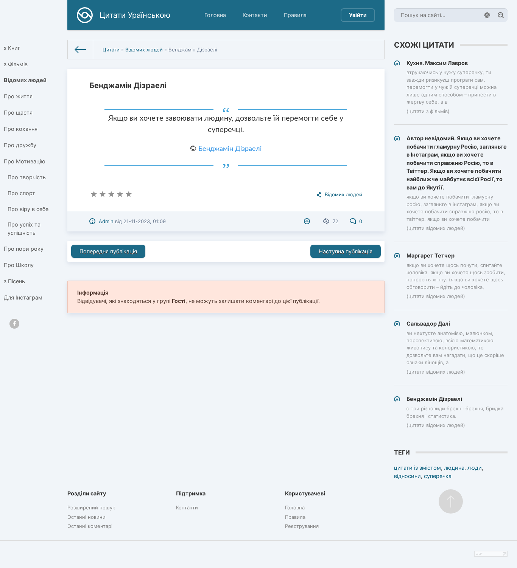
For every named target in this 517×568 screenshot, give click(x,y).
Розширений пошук (91, 507)
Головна (215, 15)
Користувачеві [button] (305, 493)
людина (454, 467)
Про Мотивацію (24, 161)
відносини (407, 476)
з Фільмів (16, 64)
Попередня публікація (108, 251)
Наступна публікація (345, 251)
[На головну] (80, 49)
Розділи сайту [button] (86, 493)
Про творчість (27, 177)
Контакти (255, 15)
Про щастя (18, 112)
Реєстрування (302, 526)
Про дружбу (20, 145)
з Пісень (14, 281)
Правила (295, 15)
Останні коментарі (89, 526)
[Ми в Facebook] (14, 324)
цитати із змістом (417, 467)
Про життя (18, 96)
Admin (106, 221)
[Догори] (451, 501)
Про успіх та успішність (24, 228)
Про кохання (20, 129)
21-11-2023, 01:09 (144, 221)
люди (474, 467)
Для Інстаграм (23, 297)
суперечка (438, 476)
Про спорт (21, 193)
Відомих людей (25, 80)
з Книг (12, 48)
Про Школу (19, 265)
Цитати (111, 50)
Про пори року (24, 248)
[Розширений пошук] (487, 15)
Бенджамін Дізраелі (230, 149)
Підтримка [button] (191, 493)
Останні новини (86, 517)
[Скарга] (308, 221)
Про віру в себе (28, 209)
